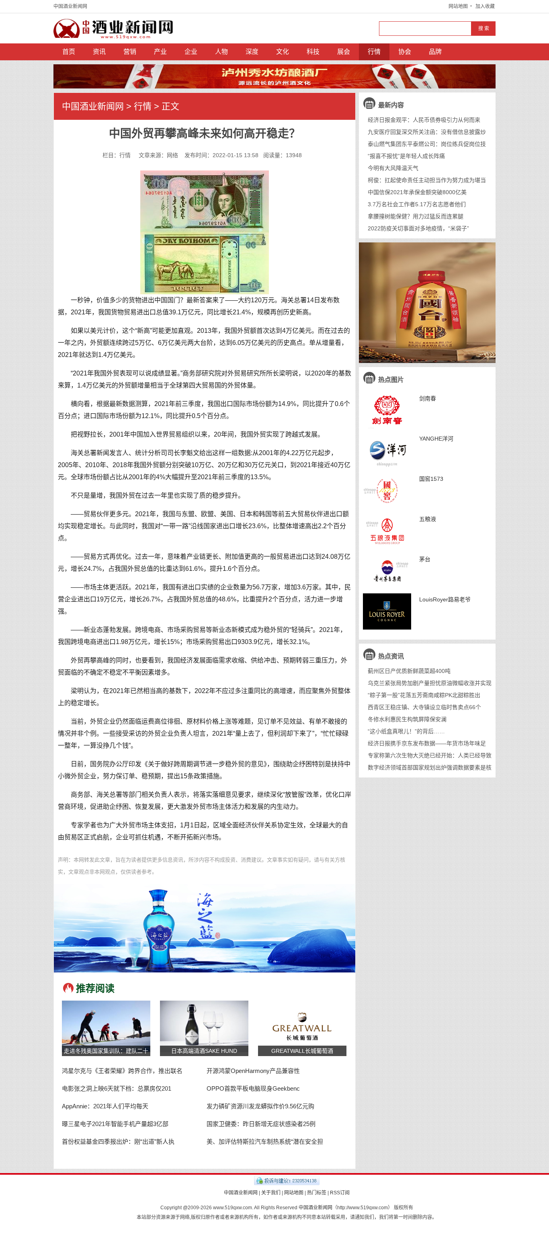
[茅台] (387, 571)
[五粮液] (387, 531)
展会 (343, 51)
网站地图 (458, 6)
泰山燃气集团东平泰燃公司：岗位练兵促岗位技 (427, 144)
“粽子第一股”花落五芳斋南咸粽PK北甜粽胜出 (424, 695)
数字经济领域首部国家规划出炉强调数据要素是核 (430, 767)
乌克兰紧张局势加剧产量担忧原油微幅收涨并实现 (430, 683)
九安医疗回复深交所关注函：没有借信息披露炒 (427, 132)
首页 (68, 51)
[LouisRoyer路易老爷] (387, 611)
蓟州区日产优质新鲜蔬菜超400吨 (409, 671)
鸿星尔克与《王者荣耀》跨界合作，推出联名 (122, 1070)
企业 (190, 51)
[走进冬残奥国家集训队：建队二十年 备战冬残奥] (106, 1026)
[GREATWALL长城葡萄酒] (302, 1026)
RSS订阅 (340, 1193)
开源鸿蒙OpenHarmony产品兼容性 (253, 1070)
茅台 (424, 559)
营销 (129, 51)
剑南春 (427, 398)
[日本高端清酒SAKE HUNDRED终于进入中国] (204, 1026)
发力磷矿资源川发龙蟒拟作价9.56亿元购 (260, 1106)
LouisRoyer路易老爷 (445, 599)
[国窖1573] (387, 491)
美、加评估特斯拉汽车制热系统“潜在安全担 (265, 1141)
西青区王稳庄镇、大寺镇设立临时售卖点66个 (424, 707)
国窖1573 (431, 479)
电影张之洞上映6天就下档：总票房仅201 (116, 1088)
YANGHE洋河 (436, 438)
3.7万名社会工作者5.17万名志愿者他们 (417, 204)
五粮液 (427, 519)
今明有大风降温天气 (393, 168)
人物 (221, 51)
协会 (404, 51)
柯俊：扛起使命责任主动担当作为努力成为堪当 (427, 180)
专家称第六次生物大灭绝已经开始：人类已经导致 (430, 755)
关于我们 (271, 1193)
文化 (282, 51)
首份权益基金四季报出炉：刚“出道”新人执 (118, 1141)
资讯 (99, 51)
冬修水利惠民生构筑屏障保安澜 (407, 719)
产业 (160, 51)
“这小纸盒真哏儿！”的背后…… (406, 731)
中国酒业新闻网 (70, 6)
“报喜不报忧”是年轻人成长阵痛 (406, 156)
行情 (374, 51)
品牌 (435, 51)
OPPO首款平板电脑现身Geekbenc (253, 1088)
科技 (313, 51)
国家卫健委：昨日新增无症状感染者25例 (261, 1123)
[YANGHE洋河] (387, 451)
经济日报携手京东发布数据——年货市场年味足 (427, 743)
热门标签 (316, 1193)
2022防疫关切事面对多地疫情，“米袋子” (418, 228)
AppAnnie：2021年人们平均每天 (105, 1106)
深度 (252, 51)
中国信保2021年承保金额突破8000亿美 (417, 192)
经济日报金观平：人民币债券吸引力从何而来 (424, 120)
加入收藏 (485, 6)
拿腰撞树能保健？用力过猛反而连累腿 (415, 216)
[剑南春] (387, 410)
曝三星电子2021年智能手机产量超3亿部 (115, 1123)
